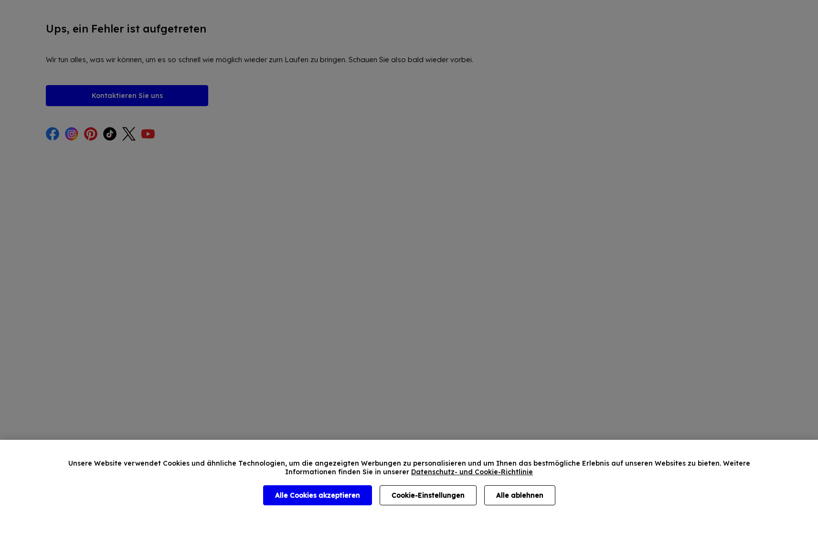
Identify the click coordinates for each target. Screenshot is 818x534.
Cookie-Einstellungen (428, 495)
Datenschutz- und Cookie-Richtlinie (472, 472)
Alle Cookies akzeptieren (317, 495)
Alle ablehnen (519, 495)
